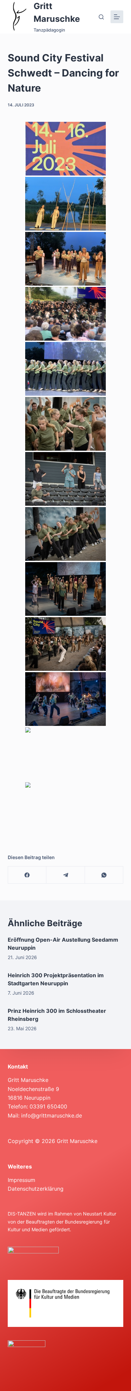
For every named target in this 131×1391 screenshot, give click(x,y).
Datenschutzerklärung (35, 1188)
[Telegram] (65, 875)
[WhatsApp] (104, 875)
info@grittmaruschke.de (51, 1115)
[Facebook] (27, 875)
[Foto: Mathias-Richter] (65, 424)
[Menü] (117, 16)
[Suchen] (101, 16)
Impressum (21, 1180)
